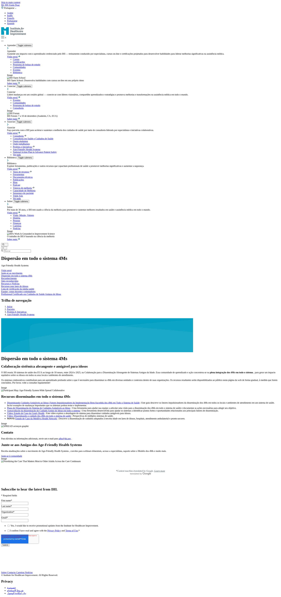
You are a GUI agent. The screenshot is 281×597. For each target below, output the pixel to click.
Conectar (11, 86)
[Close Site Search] (4, 247)
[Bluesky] (140, 560)
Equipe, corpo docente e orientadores (18, 291)
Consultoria (18, 108)
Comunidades (19, 67)
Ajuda (12, 5)
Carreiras (17, 226)
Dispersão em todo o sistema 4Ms (16, 276)
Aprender (11, 45)
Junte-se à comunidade (11, 456)
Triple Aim (18, 196)
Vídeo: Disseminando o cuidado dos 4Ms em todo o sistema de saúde (39, 416)
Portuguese (12, 21)
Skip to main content (10, 2)
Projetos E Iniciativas (16, 312)
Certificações (19, 62)
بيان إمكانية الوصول (16, 593)
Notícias (16, 228)
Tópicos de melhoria (22, 188)
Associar (11, 121)
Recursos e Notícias (10, 283)
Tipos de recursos (21, 172)
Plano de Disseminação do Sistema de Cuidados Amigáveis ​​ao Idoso (38, 408)
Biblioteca (17, 72)
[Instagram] (140, 566)
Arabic (10, 13)
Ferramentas (18, 174)
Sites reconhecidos (9, 281)
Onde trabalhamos (21, 144)
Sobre (10, 201)
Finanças (17, 223)
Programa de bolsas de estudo (26, 64)
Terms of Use (71, 530)
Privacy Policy (54, 530)
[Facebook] (140, 557)
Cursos (16, 59)
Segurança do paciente (23, 193)
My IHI (5, 5)
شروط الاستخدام (15, 590)
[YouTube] (140, 563)
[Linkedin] (140, 569)
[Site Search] (4, 244)
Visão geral (12, 56)
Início (9, 306)
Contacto (11, 572)
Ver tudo (17, 154)
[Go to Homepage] (13, 34)
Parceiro (11, 309)
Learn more (159, 471)
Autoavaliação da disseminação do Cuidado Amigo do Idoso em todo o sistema (43, 410)
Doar (17, 5)
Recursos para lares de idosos (14, 286)
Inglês (10, 15)
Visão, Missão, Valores (23, 215)
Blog (15, 182)
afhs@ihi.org (65, 438)
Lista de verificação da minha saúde (17, 289)
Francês (10, 18)
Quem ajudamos (20, 141)
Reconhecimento (9, 278)
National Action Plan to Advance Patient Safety (35, 152)
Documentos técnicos (23, 177)
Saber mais (12, 83)
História (16, 218)
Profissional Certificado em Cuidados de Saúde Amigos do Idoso (31, 294)
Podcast (16, 185)
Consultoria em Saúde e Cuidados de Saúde (33, 138)
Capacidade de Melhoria (24, 190)
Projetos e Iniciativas (22, 147)
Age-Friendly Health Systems (26, 149)
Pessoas (16, 220)
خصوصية (11, 587)
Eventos (16, 70)
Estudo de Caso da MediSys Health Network (36, 418)
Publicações (18, 180)
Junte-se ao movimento (11, 273)
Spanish (10, 23)
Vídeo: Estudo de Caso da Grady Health (25, 413)
